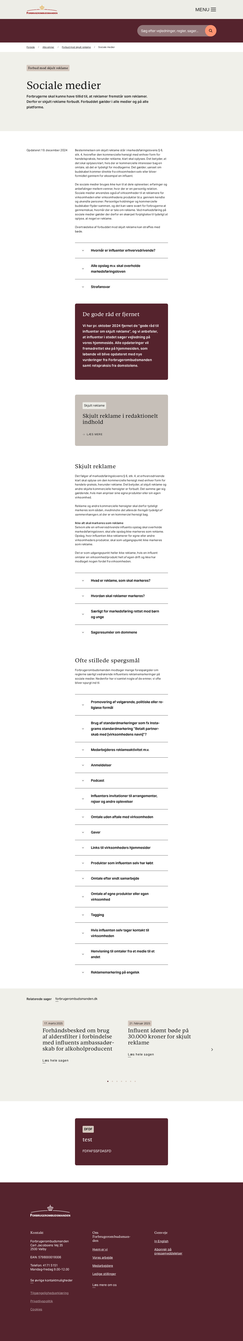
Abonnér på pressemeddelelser (168, 1251)
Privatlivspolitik (41, 1301)
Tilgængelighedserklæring (49, 1293)
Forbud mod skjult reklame (76, 47)
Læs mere (95, 434)
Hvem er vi (100, 1249)
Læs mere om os (104, 1285)
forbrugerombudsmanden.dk (76, 999)
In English (161, 1241)
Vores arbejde (102, 1258)
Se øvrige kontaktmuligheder (51, 1280)
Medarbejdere (102, 1266)
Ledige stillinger (104, 1274)
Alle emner (48, 47)
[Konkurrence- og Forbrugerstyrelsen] (42, 9)
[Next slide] (212, 1049)
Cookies (36, 1309)
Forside (31, 47)
